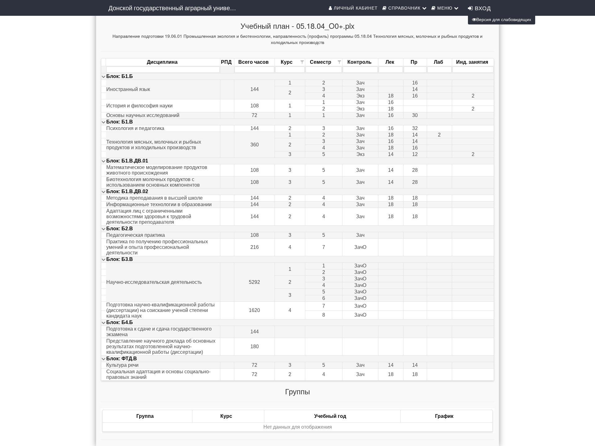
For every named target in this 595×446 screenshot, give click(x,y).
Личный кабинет (355, 8)
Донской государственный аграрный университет (175, 7)
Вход (482, 8)
